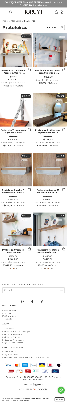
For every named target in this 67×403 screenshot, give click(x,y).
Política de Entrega (11, 337)
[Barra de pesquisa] (10, 12)
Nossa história (9, 310)
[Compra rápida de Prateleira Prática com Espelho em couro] (64, 130)
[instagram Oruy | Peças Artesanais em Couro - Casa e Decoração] (23, 301)
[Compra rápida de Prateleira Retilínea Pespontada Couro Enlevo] (64, 249)
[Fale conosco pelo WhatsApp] (61, 390)
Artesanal (6, 313)
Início (5, 21)
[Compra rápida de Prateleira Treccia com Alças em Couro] (29, 130)
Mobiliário (16, 21)
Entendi (59, 399)
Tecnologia (7, 319)
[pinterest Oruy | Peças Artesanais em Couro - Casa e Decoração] (42, 301)
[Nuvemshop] (33, 385)
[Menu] (5, 12)
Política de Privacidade (13, 340)
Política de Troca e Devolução (16, 332)
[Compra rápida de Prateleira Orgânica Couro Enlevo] (29, 249)
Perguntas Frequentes (12, 343)
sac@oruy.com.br (10, 354)
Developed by (25, 389)
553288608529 (9, 352)
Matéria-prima (9, 316)
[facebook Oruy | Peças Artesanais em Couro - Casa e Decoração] (32, 301)
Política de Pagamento (12, 334)
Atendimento (8, 329)
